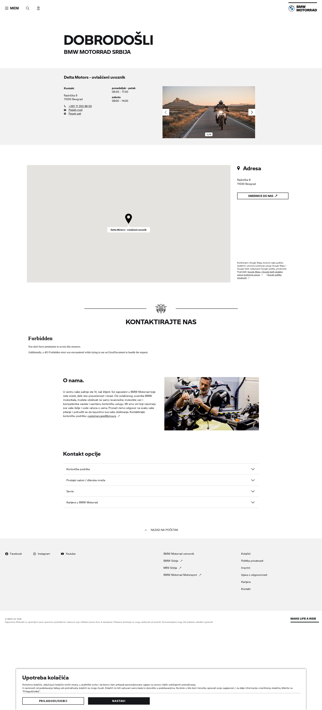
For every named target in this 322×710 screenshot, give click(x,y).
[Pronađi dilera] (38, 7)
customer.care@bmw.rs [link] (102, 416)
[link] (86, 106)
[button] (12, 8)
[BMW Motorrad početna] (302, 8)
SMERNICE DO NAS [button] (260, 196)
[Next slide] (251, 112)
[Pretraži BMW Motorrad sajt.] (28, 7)
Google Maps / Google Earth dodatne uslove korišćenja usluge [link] (260, 273)
